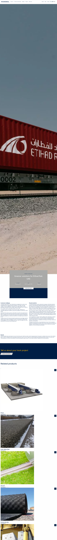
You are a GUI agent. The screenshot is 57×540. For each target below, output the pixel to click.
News (45, 1)
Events (43, 1)
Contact (48, 1)
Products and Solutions (17, 1)
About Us (12, 1)
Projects (26, 1)
